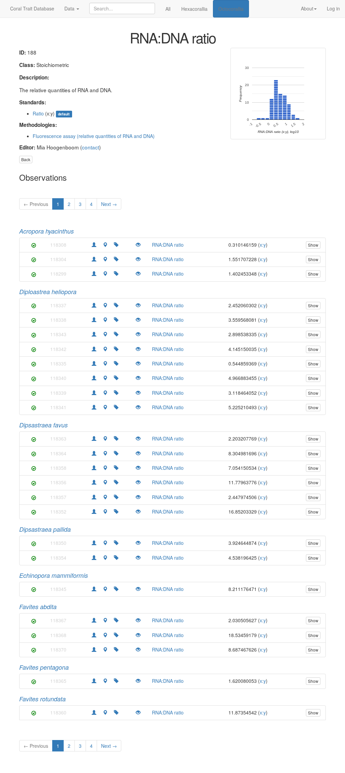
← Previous (36, 204)
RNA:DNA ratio (168, 244)
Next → (109, 204)
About (307, 8)
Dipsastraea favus (43, 425)
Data (70, 8)
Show (313, 245)
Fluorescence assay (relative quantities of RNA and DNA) (94, 136)
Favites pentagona (44, 667)
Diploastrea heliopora (47, 291)
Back (25, 159)
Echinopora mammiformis (53, 575)
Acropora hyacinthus (46, 231)
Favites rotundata (42, 699)
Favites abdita (38, 606)
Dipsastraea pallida (45, 529)
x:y (263, 244)
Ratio (38, 113)
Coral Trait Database (32, 8)
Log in (333, 8)
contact (90, 147)
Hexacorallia (194, 8)
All (167, 8)
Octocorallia (231, 8)
